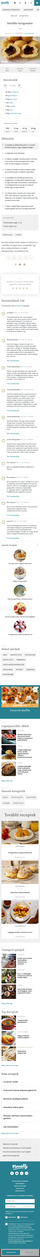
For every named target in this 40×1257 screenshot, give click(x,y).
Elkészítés (29, 1252)
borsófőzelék (8, 674)
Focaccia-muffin (10, 1082)
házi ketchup (30, 655)
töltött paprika (22, 1032)
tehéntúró (15, 92)
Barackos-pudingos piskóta (15, 1099)
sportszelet (28, 10)
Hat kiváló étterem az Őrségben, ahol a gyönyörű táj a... (24, 991)
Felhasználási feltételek (20, 1181)
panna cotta (8, 660)
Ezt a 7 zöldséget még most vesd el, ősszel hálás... (24, 975)
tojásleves (30, 669)
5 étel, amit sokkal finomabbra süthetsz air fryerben (24, 961)
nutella (12, 106)
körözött (19, 669)
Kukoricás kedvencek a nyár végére (17, 1152)
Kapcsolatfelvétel (20, 1186)
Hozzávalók (11, 1252)
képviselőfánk (31, 797)
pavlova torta (16, 655)
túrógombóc (24, 16)
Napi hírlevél (12, 1217)
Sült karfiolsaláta (10, 1127)
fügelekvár (21, 660)
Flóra (20, 29)
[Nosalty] (5, 2)
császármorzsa (18, 803)
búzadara (13, 95)
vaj (11, 110)
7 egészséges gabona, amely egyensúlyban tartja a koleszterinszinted (24, 753)
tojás (11, 103)
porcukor (13, 99)
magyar (18, 235)
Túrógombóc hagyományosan (20, 853)
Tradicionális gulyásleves (22, 1021)
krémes (5, 797)
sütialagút (6, 803)
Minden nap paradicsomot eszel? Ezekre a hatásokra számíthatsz (25, 737)
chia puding (7, 669)
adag (14, 86)
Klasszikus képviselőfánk (20, 893)
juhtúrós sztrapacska (11, 10)
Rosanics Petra (20, 857)
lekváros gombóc (17, 797)
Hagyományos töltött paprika (23, 1037)
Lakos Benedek (20, 937)
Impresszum (20, 1188)
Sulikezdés (20, 731)
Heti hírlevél (23, 1217)
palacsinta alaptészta (25, 1047)
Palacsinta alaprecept (21, 1052)
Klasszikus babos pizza (13, 1107)
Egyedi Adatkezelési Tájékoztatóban (19, 1241)
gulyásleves (21, 1016)
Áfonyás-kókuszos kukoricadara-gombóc (18, 1117)
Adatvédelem (20, 1184)
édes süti (14, 16)
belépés (19, 306)
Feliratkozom (28, 1206)
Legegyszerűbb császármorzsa (20, 932)
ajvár (5, 655)
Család (19, 746)
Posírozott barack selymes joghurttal (19, 1090)
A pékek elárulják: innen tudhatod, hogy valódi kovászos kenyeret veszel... (24, 770)
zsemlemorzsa (15, 113)
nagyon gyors (7, 235)
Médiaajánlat (20, 1191)
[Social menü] (20, 3)
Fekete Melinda (20, 897)
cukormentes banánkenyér (13, 664)
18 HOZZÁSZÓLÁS (29, 33)
